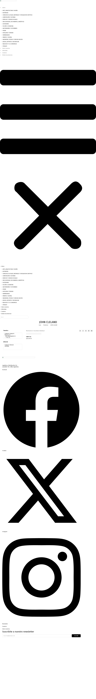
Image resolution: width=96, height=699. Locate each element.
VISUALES (5, 46)
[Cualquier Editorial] (12, 345)
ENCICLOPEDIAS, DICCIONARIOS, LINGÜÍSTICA (13, 21)
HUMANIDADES (6, 35)
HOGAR (4, 30)
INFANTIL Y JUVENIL (7, 37)
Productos (45, 325)
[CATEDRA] (12, 346)
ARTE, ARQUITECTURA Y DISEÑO (10, 10)
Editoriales (5, 50)
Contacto (4, 52)
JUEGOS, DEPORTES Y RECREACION (11, 41)
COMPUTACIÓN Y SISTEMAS (9, 17)
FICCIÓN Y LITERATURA (8, 26)
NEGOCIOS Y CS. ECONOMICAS (10, 44)
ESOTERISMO (6, 23)
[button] (48, 160)
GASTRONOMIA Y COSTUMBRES (10, 28)
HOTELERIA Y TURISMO (8, 32)
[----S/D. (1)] (12, 337)
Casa (40, 325)
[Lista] (80, 331)
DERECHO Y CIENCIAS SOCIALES (10, 19)
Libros (3, 7)
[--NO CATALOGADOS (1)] (12, 336)
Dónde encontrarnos (7, 55)
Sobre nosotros (6, 48)
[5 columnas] (92, 331)
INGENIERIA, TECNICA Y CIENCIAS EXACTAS (13, 39)
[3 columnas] (86, 331)
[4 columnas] (89, 331)
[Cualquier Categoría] (12, 333)
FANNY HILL (28, 336)
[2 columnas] (83, 331)
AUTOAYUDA (5, 12)
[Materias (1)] (12, 335)
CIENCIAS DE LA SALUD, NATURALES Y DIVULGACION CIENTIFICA (17, 15)
